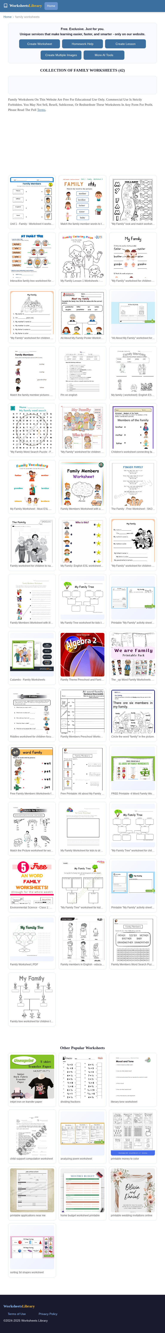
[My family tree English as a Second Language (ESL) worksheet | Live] (133, 208)
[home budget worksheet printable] (82, 1199)
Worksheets (19, 1306)
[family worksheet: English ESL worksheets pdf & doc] (82, 208)
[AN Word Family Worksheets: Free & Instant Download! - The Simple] (133, 825)
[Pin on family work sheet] (32, 1003)
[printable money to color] (133, 1133)
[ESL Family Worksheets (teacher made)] (82, 892)
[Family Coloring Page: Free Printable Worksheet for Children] (32, 263)
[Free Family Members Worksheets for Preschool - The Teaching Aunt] (32, 777)
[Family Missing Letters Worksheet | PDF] (133, 598)
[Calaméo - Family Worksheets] (32, 654)
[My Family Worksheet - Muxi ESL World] (32, 493)
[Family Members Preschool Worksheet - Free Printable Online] (82, 719)
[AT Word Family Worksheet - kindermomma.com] (32, 718)
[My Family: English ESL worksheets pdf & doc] (82, 552)
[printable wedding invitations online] (133, 1199)
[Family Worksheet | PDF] (32, 939)
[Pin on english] (82, 376)
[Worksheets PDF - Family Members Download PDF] (82, 489)
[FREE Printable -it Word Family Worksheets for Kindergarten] (133, 768)
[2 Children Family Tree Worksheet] (32, 605)
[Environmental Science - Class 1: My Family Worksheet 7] (32, 893)
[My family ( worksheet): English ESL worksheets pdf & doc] (133, 376)
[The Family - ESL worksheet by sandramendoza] (82, 833)
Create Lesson (126, 44)
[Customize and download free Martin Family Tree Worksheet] (82, 598)
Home (51, 6)
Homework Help (82, 44)
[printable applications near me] (32, 1190)
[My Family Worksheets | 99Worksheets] (32, 547)
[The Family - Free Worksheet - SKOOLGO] (133, 490)
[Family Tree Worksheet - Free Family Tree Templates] (133, 883)
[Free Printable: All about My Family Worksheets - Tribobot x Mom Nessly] (82, 777)
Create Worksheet (39, 44)
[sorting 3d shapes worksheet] (32, 1247)
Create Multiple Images (61, 55)
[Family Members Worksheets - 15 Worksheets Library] (133, 313)
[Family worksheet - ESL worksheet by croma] (32, 322)
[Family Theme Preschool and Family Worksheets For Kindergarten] (82, 660)
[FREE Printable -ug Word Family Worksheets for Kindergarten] (32, 832)
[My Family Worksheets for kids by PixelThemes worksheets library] (133, 265)
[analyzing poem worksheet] (82, 1134)
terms (41, 110)
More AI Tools (104, 55)
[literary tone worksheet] (133, 1083)
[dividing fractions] (82, 1083)
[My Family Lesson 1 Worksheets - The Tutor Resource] (82, 265)
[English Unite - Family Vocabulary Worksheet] (32, 376)
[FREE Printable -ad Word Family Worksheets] (133, 948)
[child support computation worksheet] (32, 1139)
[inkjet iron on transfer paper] (32, 1084)
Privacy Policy (48, 1314)
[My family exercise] (32, 436)
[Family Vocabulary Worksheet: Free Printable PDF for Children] (133, 436)
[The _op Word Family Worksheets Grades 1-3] (133, 654)
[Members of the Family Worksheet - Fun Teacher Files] (82, 436)
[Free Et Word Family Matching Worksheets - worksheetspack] (133, 718)
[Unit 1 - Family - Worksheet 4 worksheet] (32, 208)
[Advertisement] (82, 145)
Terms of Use (17, 1314)
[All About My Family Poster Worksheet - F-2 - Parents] (82, 323)
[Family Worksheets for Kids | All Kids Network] (133, 550)
